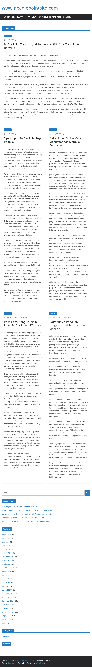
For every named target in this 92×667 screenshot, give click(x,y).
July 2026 (5, 538)
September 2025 (8, 568)
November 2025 (8, 560)
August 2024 (6, 616)
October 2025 (7, 564)
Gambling (8, 36)
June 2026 (5, 542)
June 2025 (5, 579)
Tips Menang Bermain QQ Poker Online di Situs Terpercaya (24, 518)
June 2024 (5, 623)
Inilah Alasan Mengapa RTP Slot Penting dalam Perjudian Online (26, 521)
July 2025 (5, 575)
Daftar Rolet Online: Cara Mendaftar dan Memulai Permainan (65, 141)
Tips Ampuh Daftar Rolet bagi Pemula (23, 140)
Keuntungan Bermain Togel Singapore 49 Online (20, 507)
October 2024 (7, 608)
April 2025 (5, 586)
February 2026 (7, 549)
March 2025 (6, 590)
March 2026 (6, 546)
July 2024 (5, 619)
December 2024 (8, 601)
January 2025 (7, 597)
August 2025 (6, 571)
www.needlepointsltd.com (30, 8)
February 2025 (7, 594)
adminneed (19, 40)
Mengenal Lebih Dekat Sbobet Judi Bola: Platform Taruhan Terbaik (27, 514)
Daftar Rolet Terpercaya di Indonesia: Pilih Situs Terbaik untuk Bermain (43, 46)
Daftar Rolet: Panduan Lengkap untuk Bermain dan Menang (67, 325)
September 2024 (8, 612)
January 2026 (7, 553)
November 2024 (8, 605)
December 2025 (8, 557)
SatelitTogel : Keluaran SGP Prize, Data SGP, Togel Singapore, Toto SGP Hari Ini (37, 17)
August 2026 (6, 534)
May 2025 (5, 582)
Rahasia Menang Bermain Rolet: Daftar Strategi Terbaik (22, 323)
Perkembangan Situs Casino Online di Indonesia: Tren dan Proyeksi (27, 510)
